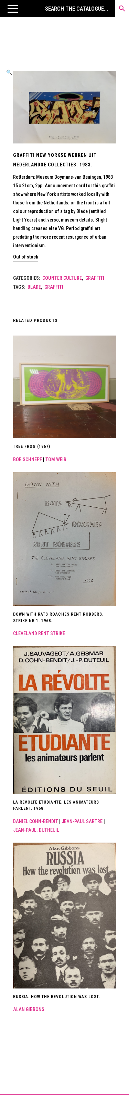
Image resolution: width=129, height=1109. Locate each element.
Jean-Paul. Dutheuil (36, 830)
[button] (12, 8)
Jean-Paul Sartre (82, 821)
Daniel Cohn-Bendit (35, 821)
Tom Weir (55, 459)
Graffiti (94, 278)
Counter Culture (62, 278)
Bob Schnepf (27, 459)
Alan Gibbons (28, 1009)
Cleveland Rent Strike (39, 633)
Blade (34, 287)
